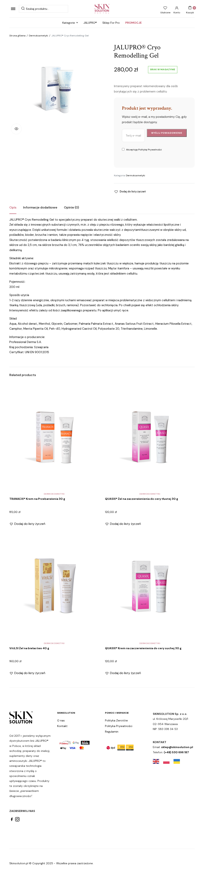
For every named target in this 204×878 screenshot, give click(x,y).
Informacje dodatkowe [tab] (40, 207)
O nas (61, 720)
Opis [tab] (12, 207)
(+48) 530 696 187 (176, 752)
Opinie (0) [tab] (71, 207)
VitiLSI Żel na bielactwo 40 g (29, 648)
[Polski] (168, 761)
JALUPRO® (90, 22)
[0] (190, 7)
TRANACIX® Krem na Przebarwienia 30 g (37, 499)
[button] (16, 129)
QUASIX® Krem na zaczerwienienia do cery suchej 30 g (143, 648)
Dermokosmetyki (38, 35)
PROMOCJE (133, 22)
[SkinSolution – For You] (102, 9)
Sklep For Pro (111, 22)
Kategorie (68, 22)
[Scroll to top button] (198, 862)
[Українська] (179, 761)
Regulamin (111, 731)
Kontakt (62, 726)
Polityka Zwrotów (116, 720)
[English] (158, 761)
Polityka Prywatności (118, 726)
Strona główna (17, 35)
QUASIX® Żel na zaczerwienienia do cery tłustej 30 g (141, 499)
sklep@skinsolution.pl (177, 747)
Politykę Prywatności (150, 149)
